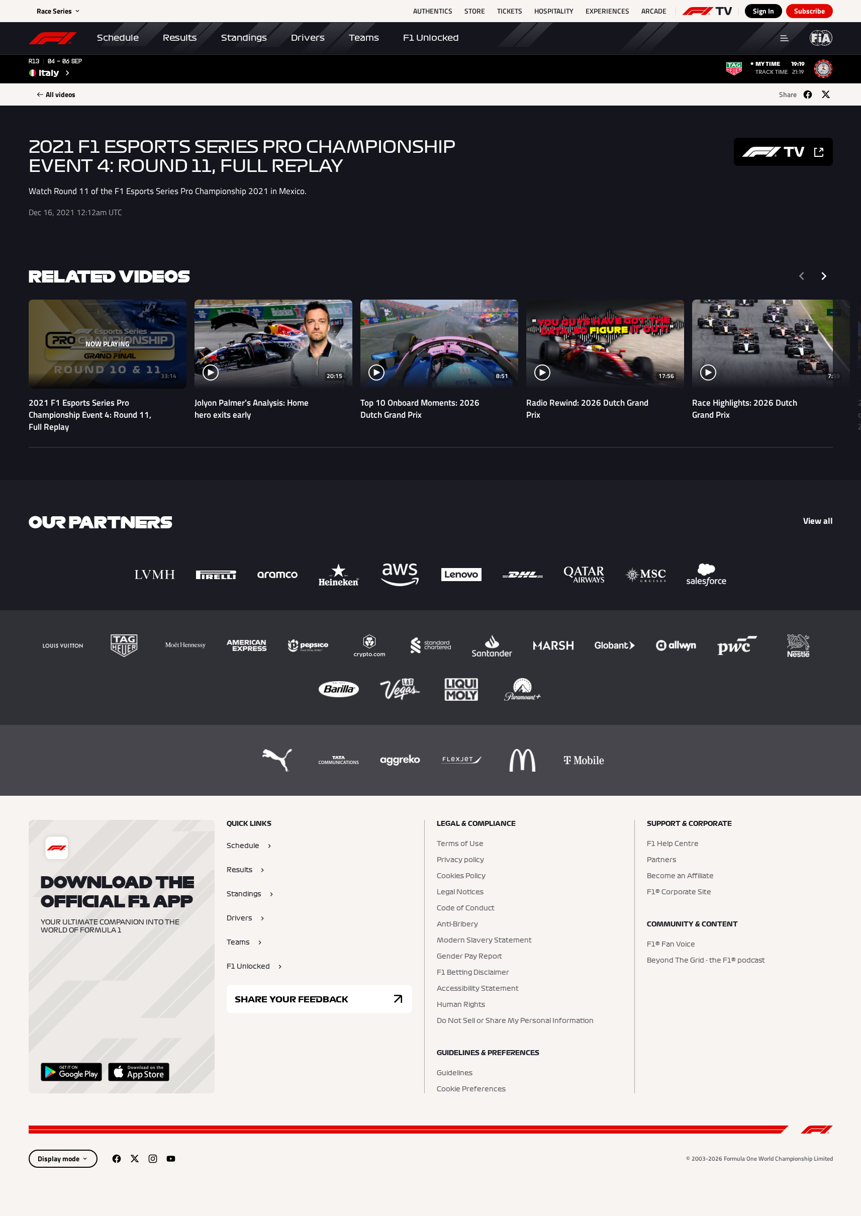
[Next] (824, 276)
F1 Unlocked (431, 38)
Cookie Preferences (471, 1089)
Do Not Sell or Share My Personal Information (515, 1021)
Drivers (308, 38)
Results (180, 38)
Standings (244, 38)
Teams (364, 38)
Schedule (118, 38)
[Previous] (802, 276)
